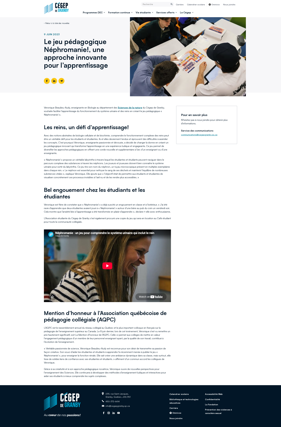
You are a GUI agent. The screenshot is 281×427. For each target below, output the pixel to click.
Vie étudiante (143, 12)
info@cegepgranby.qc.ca (118, 406)
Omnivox (215, 4)
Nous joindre (229, 4)
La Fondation (211, 404)
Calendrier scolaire (196, 4)
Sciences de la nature (130, 107)
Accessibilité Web (214, 394)
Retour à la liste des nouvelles (57, 23)
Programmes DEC (93, 12)
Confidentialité (212, 399)
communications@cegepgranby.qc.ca (199, 134)
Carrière (180, 4)
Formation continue (119, 12)
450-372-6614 (113, 401)
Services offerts (165, 12)
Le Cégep (185, 12)
